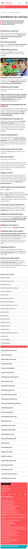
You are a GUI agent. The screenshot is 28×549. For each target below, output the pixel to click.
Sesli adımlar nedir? (6, 525)
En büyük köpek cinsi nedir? (8, 500)
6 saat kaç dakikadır (5, 339)
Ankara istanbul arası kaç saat (8, 308)
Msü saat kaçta (4, 315)
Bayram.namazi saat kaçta (7, 298)
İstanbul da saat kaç (5, 284)
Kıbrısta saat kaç (5, 312)
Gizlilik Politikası (5, 486)
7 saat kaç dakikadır (5, 343)
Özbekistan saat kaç (5, 325)
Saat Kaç (8, 12)
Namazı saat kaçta (5, 319)
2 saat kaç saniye (5, 329)
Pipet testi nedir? (6, 542)
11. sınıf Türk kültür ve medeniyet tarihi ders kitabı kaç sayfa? (13, 518)
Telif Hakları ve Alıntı (6, 490)
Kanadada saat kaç (5, 277)
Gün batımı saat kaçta (6, 291)
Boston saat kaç (5, 294)
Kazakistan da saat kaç (15, 12)
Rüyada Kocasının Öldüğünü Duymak (10, 539)
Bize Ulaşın (4, 491)
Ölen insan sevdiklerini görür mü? (9, 534)
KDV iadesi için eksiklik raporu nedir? (10, 511)
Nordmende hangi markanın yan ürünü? (10, 532)
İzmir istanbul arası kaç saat (7, 281)
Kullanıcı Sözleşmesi (6, 488)
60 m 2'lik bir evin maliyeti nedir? (9, 507)
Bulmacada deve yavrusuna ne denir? (10, 535)
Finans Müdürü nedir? (6, 537)
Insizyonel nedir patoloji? (7, 504)
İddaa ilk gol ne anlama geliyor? (8, 509)
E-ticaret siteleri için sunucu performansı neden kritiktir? (14, 528)
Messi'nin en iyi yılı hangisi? (8, 521)
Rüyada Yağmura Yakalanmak (8, 502)
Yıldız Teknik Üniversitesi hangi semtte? (10, 505)
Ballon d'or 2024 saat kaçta (7, 301)
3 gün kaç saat (4, 336)
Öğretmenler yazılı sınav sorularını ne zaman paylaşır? (13, 527)
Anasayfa (3, 6)
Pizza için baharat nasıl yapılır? (8, 530)
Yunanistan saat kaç (5, 322)
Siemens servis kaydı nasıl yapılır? (9, 540)
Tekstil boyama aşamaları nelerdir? (9, 512)
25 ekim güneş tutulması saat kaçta (9, 332)
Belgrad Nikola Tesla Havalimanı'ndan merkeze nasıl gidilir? (13, 515)
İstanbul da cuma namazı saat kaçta (9, 288)
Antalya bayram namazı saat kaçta (9, 305)
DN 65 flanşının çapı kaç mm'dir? (9, 523)
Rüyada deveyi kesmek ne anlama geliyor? (11, 520)
